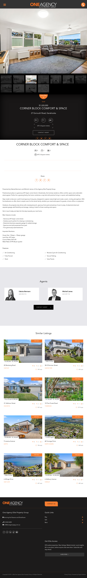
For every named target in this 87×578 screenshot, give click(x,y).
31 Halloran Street (9, 403)
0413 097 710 (66, 294)
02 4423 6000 (8, 522)
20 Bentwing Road (9, 365)
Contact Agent (43, 132)
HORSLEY (47, 482)
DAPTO (6, 444)
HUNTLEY (6, 368)
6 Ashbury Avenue (50, 479)
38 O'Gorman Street (51, 365)
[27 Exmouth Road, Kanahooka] (43, 41)
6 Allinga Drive (8, 479)
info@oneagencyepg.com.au (12, 525)
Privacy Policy (67, 574)
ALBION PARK (48, 368)
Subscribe (63, 554)
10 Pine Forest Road (51, 403)
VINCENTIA (7, 406)
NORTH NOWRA (49, 444)
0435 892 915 (22, 294)
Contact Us (51, 503)
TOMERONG (48, 406)
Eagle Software (82, 574)
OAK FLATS (7, 482)
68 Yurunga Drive (50, 441)
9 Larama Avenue (9, 441)
